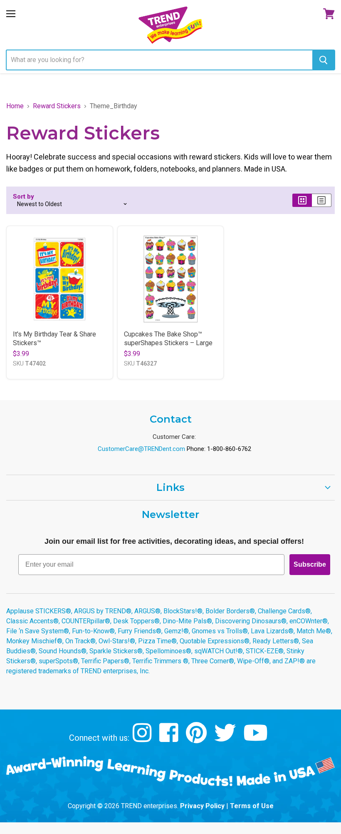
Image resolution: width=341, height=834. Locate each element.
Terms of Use (252, 806)
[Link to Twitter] (226, 739)
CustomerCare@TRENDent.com (141, 449)
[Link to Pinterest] (197, 739)
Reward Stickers (57, 106)
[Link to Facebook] (170, 739)
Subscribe (310, 564)
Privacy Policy (202, 806)
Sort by (23, 196)
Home (15, 106)
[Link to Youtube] (256, 739)
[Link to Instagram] (143, 739)
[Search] (323, 60)
